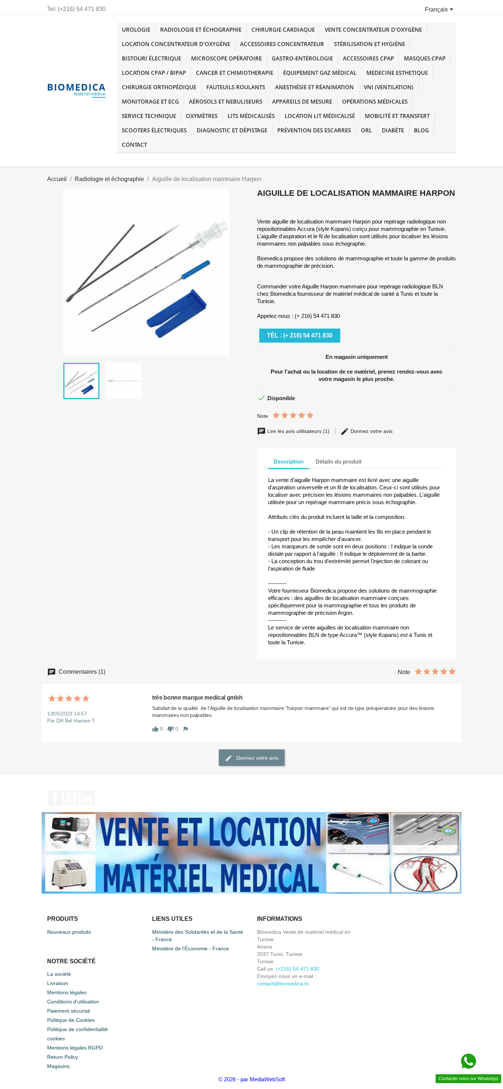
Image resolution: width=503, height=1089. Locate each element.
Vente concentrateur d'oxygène (373, 29)
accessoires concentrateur (282, 44)
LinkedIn (87, 798)
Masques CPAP (425, 58)
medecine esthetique (397, 72)
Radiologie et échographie (201, 29)
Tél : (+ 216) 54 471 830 (300, 335)
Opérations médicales (375, 101)
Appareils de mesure (302, 101)
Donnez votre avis (371, 431)
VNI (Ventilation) (389, 87)
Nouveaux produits (69, 932)
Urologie (136, 29)
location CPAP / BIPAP (154, 72)
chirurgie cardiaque (283, 29)
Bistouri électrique (151, 58)
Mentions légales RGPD (75, 1048)
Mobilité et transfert (397, 115)
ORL (366, 130)
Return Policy (62, 1057)
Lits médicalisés (251, 115)
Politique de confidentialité (77, 1029)
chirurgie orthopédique (159, 87)
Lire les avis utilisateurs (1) (298, 431)
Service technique (149, 115)
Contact (134, 144)
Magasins (58, 1066)
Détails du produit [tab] (339, 461)
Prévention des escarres (314, 130)
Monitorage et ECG (150, 101)
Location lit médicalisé (320, 115)
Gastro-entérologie (302, 58)
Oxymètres (202, 115)
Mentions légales (67, 992)
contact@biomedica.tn (283, 983)
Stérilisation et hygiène (369, 44)
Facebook (55, 798)
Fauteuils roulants (235, 87)
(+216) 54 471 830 (297, 969)
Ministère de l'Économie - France (190, 948)
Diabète (393, 130)
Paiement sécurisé (68, 1011)
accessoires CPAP (368, 58)
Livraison (57, 983)
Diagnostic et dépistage (232, 130)
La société (59, 974)
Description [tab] (288, 461)
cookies (56, 1038)
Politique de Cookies (71, 1020)
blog (421, 130)
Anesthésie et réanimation (314, 87)
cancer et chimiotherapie (234, 72)
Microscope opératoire (226, 58)
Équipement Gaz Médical (319, 72)
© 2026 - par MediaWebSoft (251, 1079)
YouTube (71, 798)
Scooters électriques (154, 130)
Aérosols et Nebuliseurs (225, 101)
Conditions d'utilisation (73, 1002)
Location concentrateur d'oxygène (176, 44)
